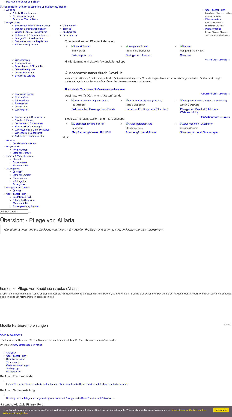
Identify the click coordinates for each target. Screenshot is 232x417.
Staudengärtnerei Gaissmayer (199, 132)
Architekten (20, 135)
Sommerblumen (23, 41)
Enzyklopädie (13, 22)
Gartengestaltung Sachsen (26, 206)
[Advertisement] (116, 261)
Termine (67, 28)
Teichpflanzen (40, 31)
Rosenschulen (38, 117)
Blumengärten (22, 97)
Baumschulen (22, 117)
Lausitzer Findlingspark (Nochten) (147, 109)
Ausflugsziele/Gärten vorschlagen (215, 93)
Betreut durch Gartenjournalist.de (23, 1)
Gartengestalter (37, 135)
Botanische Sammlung (24, 200)
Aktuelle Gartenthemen (24, 12)
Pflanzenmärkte (213, 28)
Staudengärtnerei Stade (141, 132)
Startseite (11, 352)
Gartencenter (36, 123)
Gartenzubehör (22, 129)
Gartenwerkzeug (41, 129)
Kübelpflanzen (41, 41)
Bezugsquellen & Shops (18, 187)
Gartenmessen (22, 59)
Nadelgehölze (37, 38)
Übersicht (17, 159)
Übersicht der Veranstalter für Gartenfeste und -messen (95, 89)
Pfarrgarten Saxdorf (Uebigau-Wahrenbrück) (199, 110)
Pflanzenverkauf (213, 19)
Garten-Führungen (24, 72)
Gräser (18, 31)
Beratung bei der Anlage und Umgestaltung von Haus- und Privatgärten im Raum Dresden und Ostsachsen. (60, 398)
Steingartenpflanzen (36, 28)
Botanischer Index (24, 25)
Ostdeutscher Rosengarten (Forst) (93, 109)
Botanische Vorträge (25, 75)
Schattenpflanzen (39, 35)
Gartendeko (21, 132)
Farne (28, 31)
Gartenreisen (21, 109)
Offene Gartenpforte (25, 69)
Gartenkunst (36, 132)
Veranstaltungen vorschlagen (217, 59)
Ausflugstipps (13, 368)
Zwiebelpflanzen (81, 55)
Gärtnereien (21, 123)
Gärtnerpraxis (70, 25)
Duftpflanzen (31, 44)
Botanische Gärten (24, 93)
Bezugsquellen (70, 35)
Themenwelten (43, 25)
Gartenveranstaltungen (17, 365)
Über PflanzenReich (215, 9)
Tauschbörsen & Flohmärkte (29, 66)
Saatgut (38, 126)
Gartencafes (21, 106)
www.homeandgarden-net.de (27, 344)
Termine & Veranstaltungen (19, 155)
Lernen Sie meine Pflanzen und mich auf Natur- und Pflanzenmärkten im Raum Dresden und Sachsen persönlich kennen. (67, 384)
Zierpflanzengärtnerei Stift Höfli (91, 132)
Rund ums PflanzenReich (25, 19)
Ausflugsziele (69, 31)
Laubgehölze (21, 38)
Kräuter (18, 44)
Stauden (19, 28)
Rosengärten (21, 103)
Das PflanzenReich (22, 196)
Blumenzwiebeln (23, 126)
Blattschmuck (21, 35)
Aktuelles (10, 9)
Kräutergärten (22, 100)
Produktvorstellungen (23, 16)
